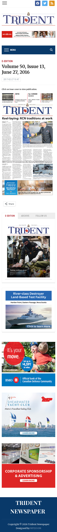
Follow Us (41, 216)
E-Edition (7, 61)
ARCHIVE (25, 216)
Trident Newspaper (27, 507)
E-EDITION (10, 216)
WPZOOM (35, 528)
